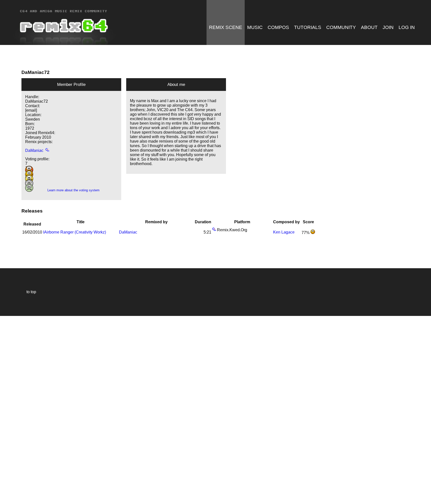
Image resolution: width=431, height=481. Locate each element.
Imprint (6, 470)
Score (308, 222)
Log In (407, 27)
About (369, 27)
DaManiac (34, 150)
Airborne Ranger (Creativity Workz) (74, 232)
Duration (203, 222)
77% (306, 233)
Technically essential (10, 398)
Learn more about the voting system (71, 190)
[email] (31, 110)
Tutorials (307, 27)
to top (28, 292)
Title (81, 222)
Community (341, 27)
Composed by (286, 222)
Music (255, 27)
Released (32, 222)
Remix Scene (225, 27)
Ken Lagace (284, 232)
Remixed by (156, 222)
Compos (278, 27)
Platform (242, 222)
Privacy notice (6, 476)
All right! (5, 462)
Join (388, 27)
